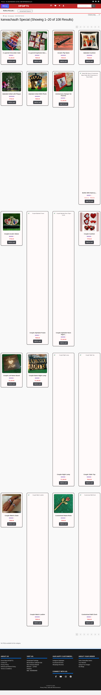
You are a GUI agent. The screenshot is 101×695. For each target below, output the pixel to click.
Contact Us (4, 662)
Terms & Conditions (6, 668)
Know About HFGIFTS (7, 660)
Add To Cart (63, 104)
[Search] (93, 6)
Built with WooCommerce (54, 687)
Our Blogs (81, 666)
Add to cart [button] (11, 61)
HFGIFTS (23, 6)
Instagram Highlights (58, 660)
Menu (4, 6)
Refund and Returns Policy (8, 666)
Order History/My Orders (85, 660)
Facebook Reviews (58, 662)
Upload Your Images (84, 664)
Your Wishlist (82, 662)
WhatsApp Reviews (58, 664)
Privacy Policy (5, 664)
